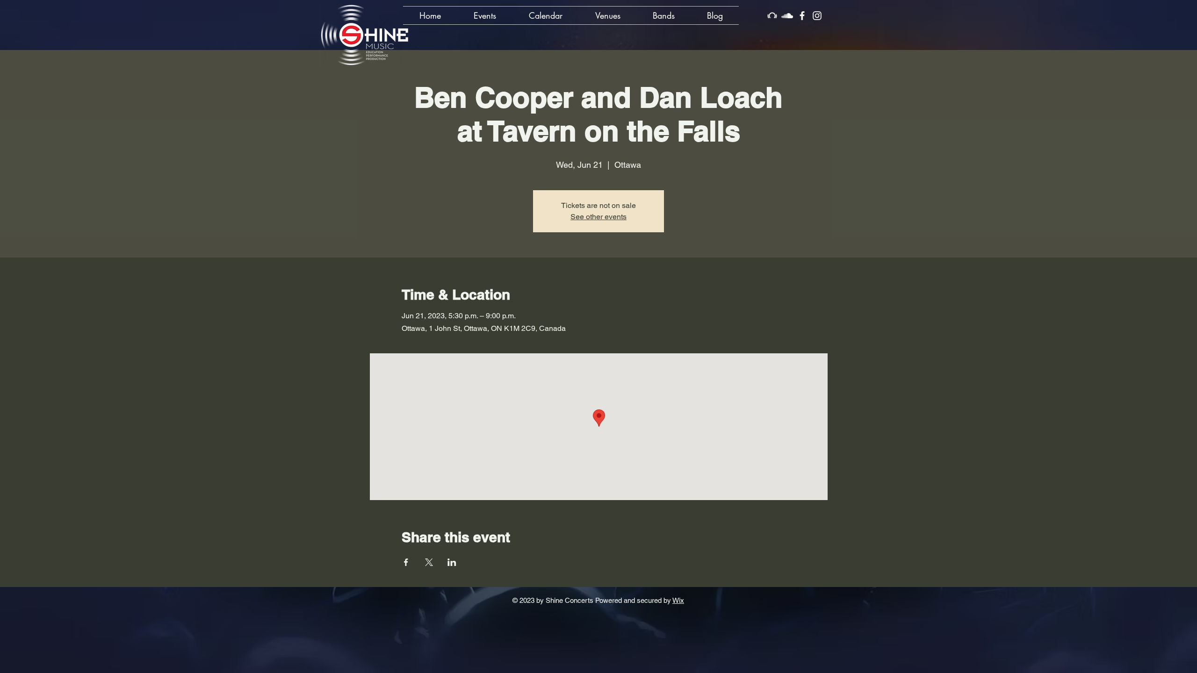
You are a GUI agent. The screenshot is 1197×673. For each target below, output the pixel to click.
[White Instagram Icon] (817, 15)
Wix (678, 600)
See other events (598, 216)
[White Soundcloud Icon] (787, 15)
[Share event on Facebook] (406, 562)
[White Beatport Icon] (772, 15)
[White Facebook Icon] (802, 15)
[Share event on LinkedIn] (451, 562)
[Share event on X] (429, 562)
